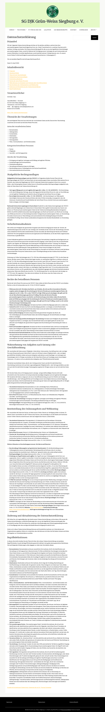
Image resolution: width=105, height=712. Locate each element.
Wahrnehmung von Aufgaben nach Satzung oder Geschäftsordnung (28, 83)
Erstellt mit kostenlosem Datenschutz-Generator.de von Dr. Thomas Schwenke (29, 687)
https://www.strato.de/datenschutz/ (19, 509)
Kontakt (73, 30)
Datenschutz (41, 702)
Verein (11, 30)
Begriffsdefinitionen (15, 88)
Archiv (93, 30)
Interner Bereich (74, 702)
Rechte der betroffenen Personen (18, 81)
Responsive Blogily (66, 709)
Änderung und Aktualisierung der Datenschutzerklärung (25, 86)
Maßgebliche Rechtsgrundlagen (18, 77)
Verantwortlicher (14, 73)
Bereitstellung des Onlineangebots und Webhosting (23, 85)
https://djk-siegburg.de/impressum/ (17, 112)
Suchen (94, 37)
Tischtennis (21, 30)
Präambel (12, 71)
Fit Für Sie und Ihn (34, 30)
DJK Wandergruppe (61, 30)
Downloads (83, 30)
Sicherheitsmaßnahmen (15, 79)
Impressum (9, 702)
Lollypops (47, 30)
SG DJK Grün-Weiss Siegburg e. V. (52, 21)
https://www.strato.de (36, 507)
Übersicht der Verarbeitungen (17, 75)
